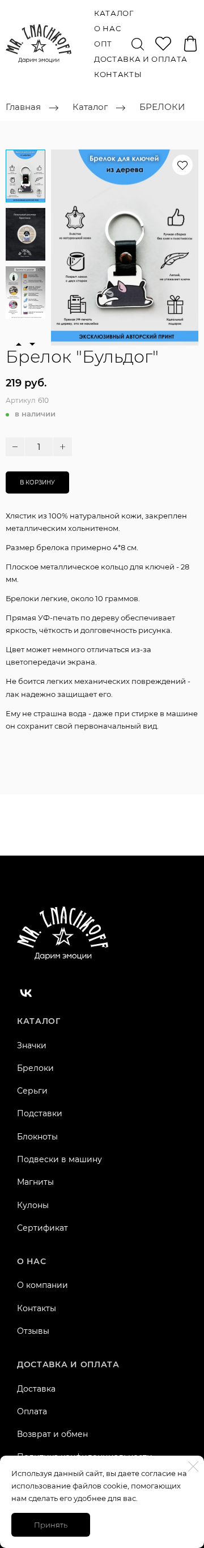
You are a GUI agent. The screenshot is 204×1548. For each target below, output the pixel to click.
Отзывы (33, 1331)
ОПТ (103, 43)
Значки (31, 1045)
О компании (42, 1285)
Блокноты (37, 1137)
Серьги (32, 1091)
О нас (107, 28)
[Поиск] (137, 43)
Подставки (39, 1113)
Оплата (32, 1411)
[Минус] (15, 446)
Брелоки (35, 1068)
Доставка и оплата (141, 58)
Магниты (35, 1182)
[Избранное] (163, 44)
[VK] (26, 993)
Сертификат (42, 1228)
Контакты (118, 74)
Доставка (36, 1389)
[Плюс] (62, 446)
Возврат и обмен (52, 1434)
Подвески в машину (59, 1159)
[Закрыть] (193, 1466)
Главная (23, 107)
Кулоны (33, 1205)
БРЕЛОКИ (162, 107)
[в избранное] (182, 165)
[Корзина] (190, 44)
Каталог (114, 13)
